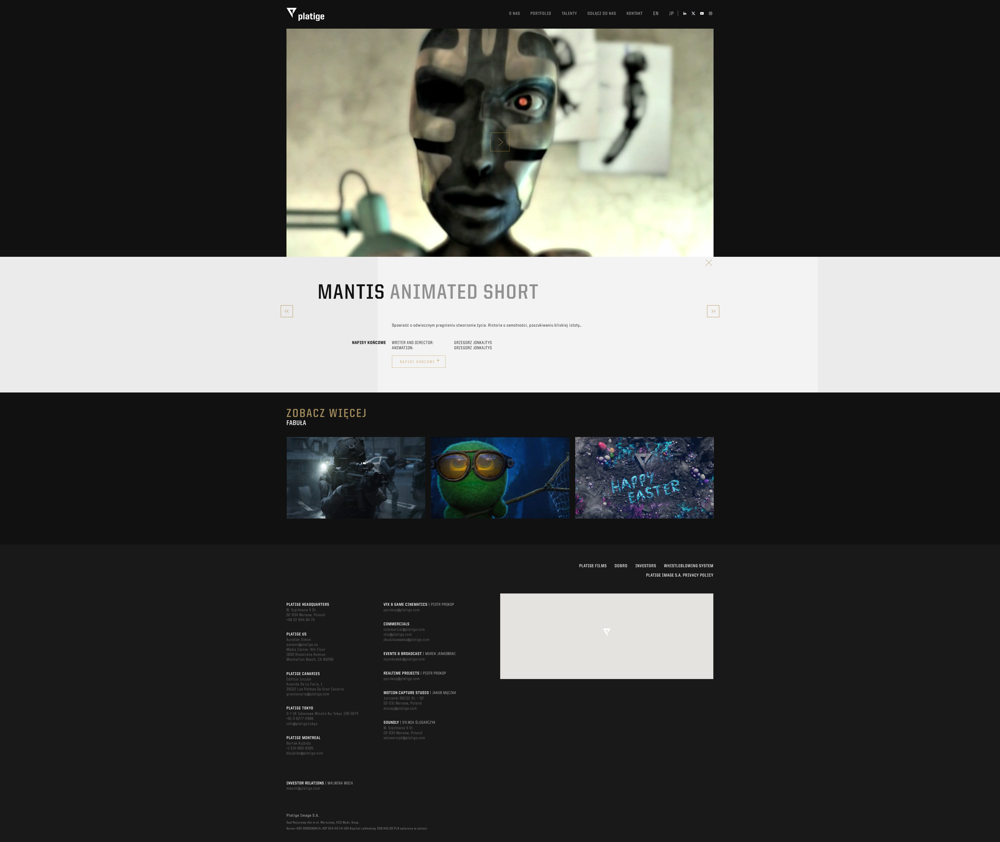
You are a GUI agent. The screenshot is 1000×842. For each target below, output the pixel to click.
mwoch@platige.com (303, 789)
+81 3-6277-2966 (300, 719)
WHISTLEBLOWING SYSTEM (689, 566)
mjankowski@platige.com (404, 659)
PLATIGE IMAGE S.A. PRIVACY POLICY (680, 575)
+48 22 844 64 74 (300, 620)
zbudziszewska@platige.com (407, 640)
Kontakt (635, 13)
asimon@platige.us (302, 645)
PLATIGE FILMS (593, 566)
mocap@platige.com (400, 709)
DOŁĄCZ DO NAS (602, 13)
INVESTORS (645, 566)
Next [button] (713, 478)
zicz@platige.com (398, 635)
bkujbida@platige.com (304, 753)
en (656, 13)
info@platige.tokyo (302, 724)
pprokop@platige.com (402, 610)
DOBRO (621, 566)
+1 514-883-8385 (300, 748)
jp (671, 13)
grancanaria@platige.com (307, 694)
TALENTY (569, 13)
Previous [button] (287, 478)
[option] (356, 478)
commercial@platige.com (404, 630)
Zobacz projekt (356, 489)
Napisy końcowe (420, 361)
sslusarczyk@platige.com (404, 738)
